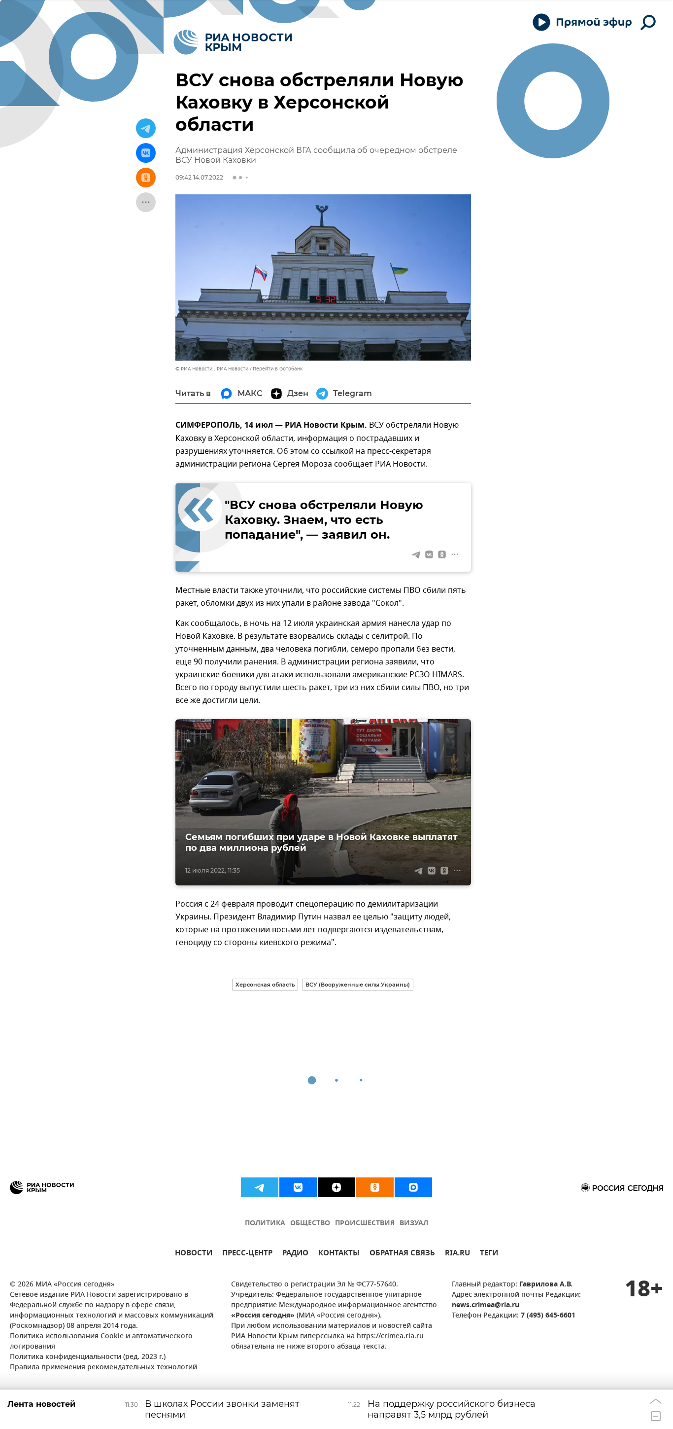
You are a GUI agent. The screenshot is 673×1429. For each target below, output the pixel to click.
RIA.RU (457, 1254)
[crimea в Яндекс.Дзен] (336, 1187)
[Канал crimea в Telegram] (259, 1187)
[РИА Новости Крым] (233, 42)
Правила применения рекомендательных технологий (103, 1367)
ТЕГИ (489, 1254)
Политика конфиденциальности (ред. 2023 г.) (88, 1357)
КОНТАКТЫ (339, 1254)
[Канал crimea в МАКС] (413, 1187)
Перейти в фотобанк (278, 368)
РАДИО (295, 1254)
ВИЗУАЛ (414, 1223)
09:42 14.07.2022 (199, 177)
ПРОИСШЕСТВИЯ (365, 1223)
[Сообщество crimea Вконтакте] (298, 1187)
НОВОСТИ (193, 1254)
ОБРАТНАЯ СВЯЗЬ (402, 1254)
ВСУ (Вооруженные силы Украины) (357, 984)
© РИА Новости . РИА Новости (211, 368)
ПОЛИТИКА (265, 1223)
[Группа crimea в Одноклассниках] (375, 1187)
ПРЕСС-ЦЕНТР (247, 1254)
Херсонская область (265, 984)
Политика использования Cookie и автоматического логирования (101, 1342)
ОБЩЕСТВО (310, 1223)
